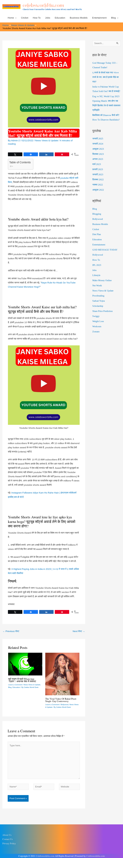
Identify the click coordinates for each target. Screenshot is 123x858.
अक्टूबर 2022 (98, 190)
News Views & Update (46, 140)
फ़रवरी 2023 (97, 169)
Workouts (96, 326)
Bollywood (64, 704)
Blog (10, 687)
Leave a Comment (15, 685)
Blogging (96, 214)
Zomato (96, 331)
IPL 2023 (96, 265)
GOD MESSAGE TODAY (104, 249)
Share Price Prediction (102, 311)
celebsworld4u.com (43, 5)
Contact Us (7, 839)
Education (16, 687)
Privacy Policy (9, 843)
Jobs (94, 270)
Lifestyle (96, 275)
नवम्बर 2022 (97, 184)
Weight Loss (98, 321)
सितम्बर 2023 (98, 154)
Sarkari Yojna (98, 301)
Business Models (100, 224)
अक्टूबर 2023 (98, 149)
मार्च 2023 (96, 164)
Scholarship (97, 306)
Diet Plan (96, 234)
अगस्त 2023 (97, 159)
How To (96, 260)
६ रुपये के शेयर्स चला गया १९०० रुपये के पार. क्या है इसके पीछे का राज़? (105, 77)
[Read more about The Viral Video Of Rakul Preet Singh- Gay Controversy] (62, 674)
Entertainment (98, 244)
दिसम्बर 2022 (98, 179)
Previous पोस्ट (11, 631)
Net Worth (97, 285)
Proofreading (98, 295)
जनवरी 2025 (97, 138)
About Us (6, 834)
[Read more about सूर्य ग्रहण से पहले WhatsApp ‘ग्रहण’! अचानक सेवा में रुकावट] (25, 664)
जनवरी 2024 (97, 143)
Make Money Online (102, 280)
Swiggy (96, 316)
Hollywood (97, 255)
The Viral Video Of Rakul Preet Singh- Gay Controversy (60, 700)
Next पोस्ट (79, 631)
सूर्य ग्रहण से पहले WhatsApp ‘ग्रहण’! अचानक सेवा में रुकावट (22, 680)
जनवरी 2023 (97, 174)
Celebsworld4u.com (45, 855)
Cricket (95, 229)
